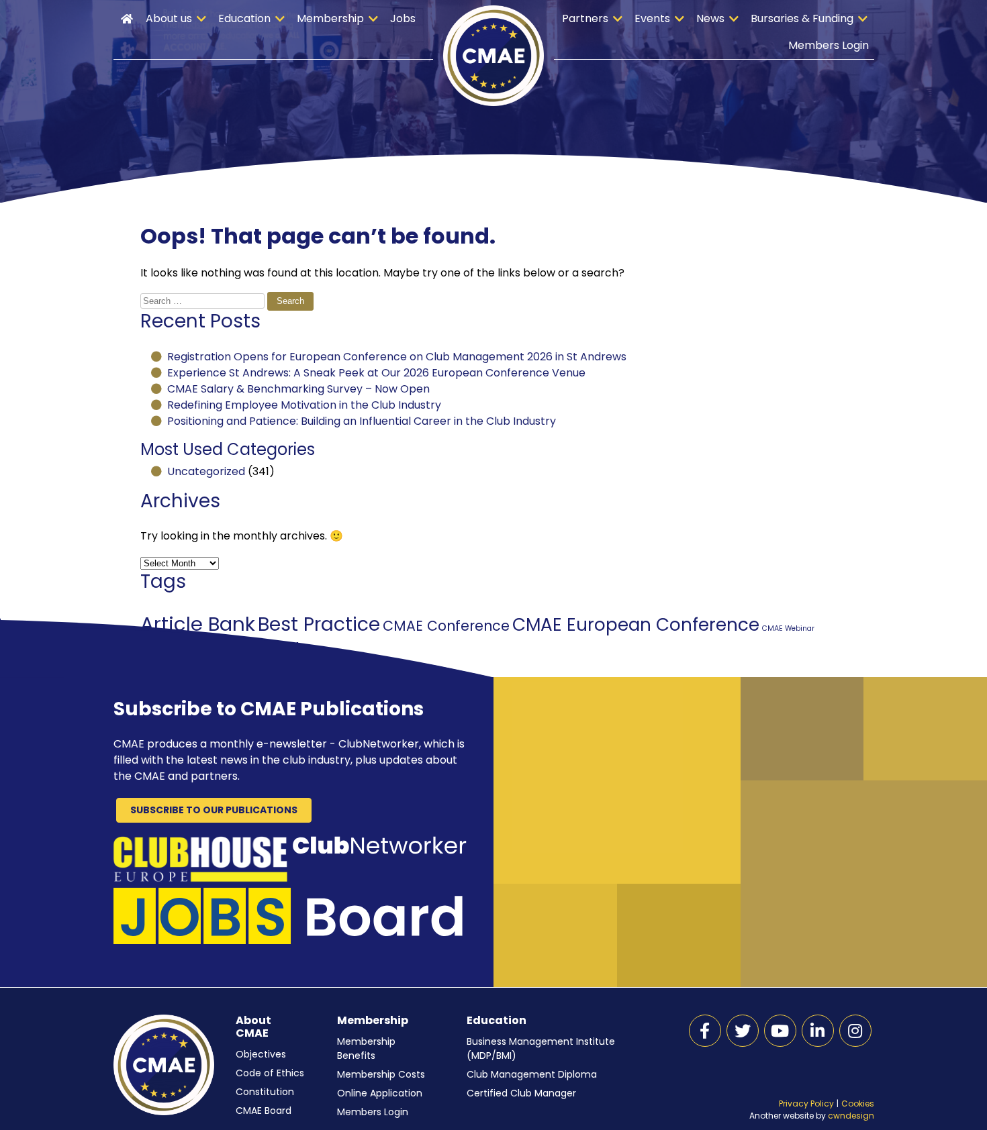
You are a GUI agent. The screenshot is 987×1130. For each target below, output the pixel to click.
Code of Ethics (270, 1073)
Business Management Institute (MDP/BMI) (541, 1048)
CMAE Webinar (788, 628)
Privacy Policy (806, 1103)
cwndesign (851, 1115)
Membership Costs (381, 1074)
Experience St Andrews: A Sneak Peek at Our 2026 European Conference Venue (376, 372)
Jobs (403, 18)
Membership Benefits (366, 1048)
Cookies (857, 1103)
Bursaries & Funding (802, 18)
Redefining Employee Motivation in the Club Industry (304, 405)
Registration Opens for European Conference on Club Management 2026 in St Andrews (396, 356)
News (710, 18)
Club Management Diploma (532, 1074)
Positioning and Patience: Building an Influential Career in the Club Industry (361, 421)
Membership (330, 18)
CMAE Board (263, 1110)
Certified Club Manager (521, 1093)
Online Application (379, 1093)
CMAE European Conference (635, 624)
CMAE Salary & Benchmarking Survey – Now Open (298, 389)
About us (169, 18)
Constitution (265, 1091)
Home (126, 18)
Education (244, 18)
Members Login (828, 45)
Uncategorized (206, 471)
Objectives (261, 1054)
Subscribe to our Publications (213, 810)
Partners (585, 18)
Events (652, 18)
